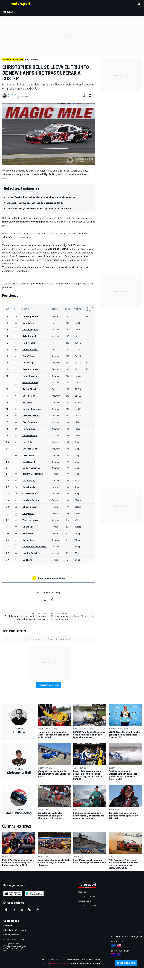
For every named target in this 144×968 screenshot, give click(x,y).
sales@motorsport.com (13, 939)
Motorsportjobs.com (86, 896)
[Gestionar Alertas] (52, 599)
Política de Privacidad (91, 959)
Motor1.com (82, 892)
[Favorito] (84, 95)
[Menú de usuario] (138, 4)
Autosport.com (84, 901)
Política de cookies (71, 959)
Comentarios (8, 925)
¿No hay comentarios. (48, 639)
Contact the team (11, 934)
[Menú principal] (5, 4)
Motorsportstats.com (87, 905)
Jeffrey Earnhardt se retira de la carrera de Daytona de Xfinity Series (41, 197)
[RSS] (37, 909)
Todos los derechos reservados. (85, 963)
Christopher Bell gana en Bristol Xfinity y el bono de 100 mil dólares (39, 208)
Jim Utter (12, 94)
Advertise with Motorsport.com (16, 930)
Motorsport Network (60, 963)
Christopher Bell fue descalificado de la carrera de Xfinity (35, 202)
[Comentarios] (91, 95)
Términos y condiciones (51, 959)
